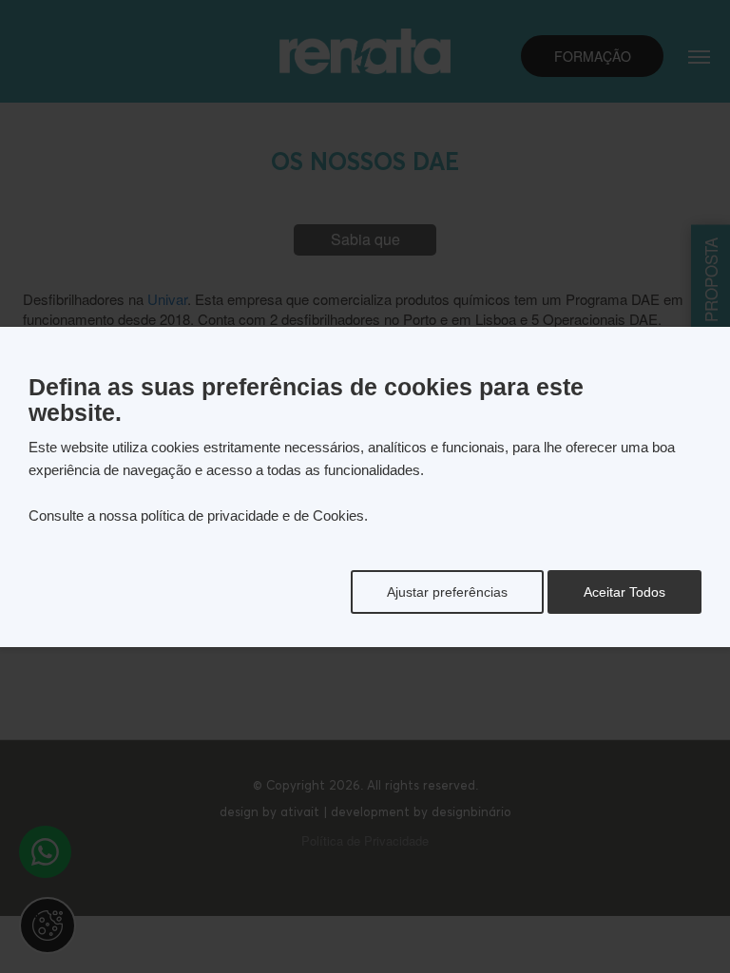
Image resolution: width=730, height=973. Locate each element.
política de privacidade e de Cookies (252, 515)
